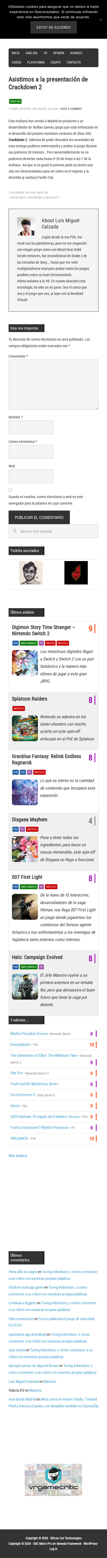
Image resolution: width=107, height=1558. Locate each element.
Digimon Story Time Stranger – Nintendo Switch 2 (43, 630)
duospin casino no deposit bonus (33, 1365)
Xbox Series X (29, 643)
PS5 (16, 643)
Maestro (50, 1381)
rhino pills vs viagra (23, 1271)
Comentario (18, 356)
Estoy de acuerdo (54, 27)
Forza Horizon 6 (22, 1094)
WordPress (90, 1544)
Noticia (30, 192)
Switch (50, 643)
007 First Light (27, 877)
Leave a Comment (71, 109)
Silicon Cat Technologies (66, 1538)
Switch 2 (63, 643)
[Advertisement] (52, 1204)
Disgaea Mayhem (29, 819)
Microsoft (53, 197)
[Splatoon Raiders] (26, 729)
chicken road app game (26, 1287)
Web (12, 466)
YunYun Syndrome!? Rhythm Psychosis (39, 1127)
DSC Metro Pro (42, 1544)
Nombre (16, 417)
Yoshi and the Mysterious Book (33, 1084)
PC (41, 643)
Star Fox (16, 1073)
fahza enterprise (21, 1319)
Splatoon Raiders (29, 699)
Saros (14, 1105)
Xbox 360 (15, 101)
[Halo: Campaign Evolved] (26, 988)
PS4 (16, 772)
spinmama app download (27, 1334)
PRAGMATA (19, 1138)
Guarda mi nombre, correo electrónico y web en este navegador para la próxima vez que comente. (46, 500)
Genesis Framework (69, 1544)
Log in (53, 1549)
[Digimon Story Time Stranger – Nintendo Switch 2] (26, 664)
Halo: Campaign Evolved (37, 957)
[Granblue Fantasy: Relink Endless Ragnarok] (26, 793)
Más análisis (18, 1155)
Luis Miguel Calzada (23, 1381)
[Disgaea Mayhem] (26, 850)
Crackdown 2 (35, 197)
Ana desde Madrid (22, 1399)
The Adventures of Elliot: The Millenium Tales (44, 1055)
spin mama (17, 1350)
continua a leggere (22, 1303)
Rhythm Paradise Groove (29, 1033)
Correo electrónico (23, 442)
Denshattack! (20, 1044)
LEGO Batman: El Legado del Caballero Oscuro (45, 1116)
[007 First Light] (26, 908)
